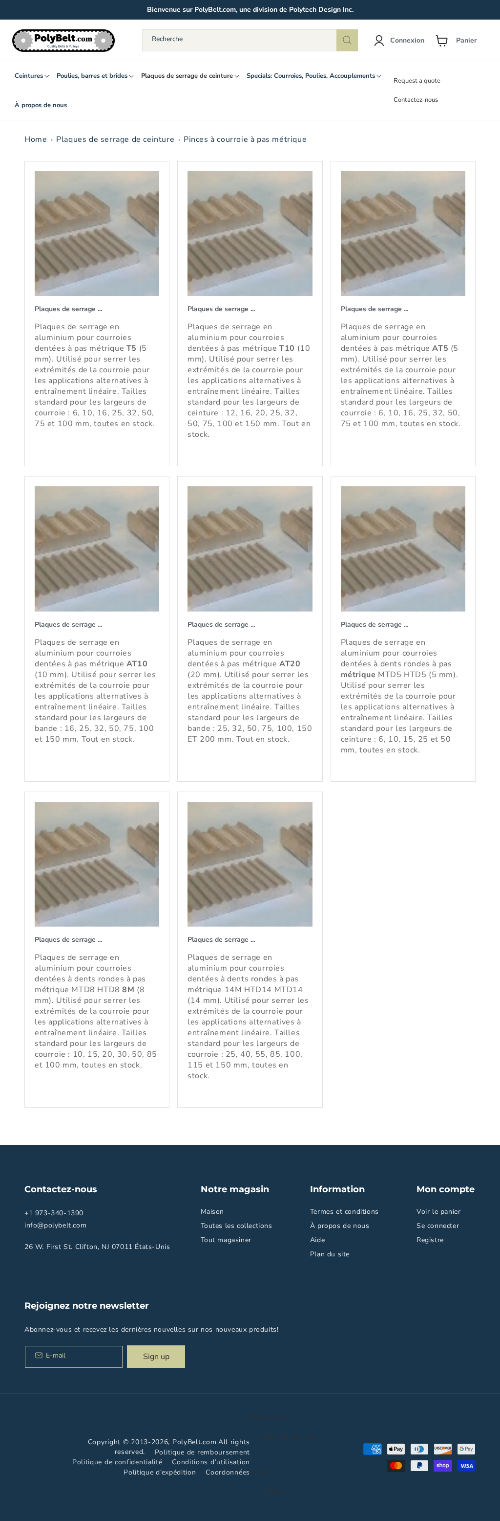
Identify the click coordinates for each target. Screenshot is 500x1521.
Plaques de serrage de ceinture (115, 139)
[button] (460, 40)
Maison (213, 1211)
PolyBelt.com (194, 1442)
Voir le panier (438, 1211)
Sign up (156, 1356)
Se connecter (438, 1225)
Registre (430, 1240)
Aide (317, 1240)
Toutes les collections (236, 1225)
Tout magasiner (226, 1240)
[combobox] (249, 40)
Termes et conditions (344, 1211)
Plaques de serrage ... (68, 309)
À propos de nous (340, 1225)
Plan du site (330, 1254)
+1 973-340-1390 (53, 1213)
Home (35, 139)
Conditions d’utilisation (211, 1462)
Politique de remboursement (202, 1452)
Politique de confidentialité (117, 1462)
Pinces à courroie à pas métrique (245, 139)
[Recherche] (347, 40)
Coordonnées (228, 1472)
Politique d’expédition (160, 1472)
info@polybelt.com (55, 1225)
